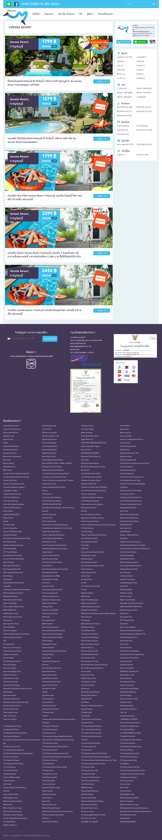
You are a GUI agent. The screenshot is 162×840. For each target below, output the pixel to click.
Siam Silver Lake (48, 695)
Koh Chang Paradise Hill (11, 569)
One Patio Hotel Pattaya (90, 637)
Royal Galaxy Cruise (127, 675)
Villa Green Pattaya (49, 794)
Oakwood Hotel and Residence (131, 631)
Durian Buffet (8, 511)
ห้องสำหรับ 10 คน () (144, 112)
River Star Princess (49, 672)
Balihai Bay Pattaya (49, 453)
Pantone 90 (124, 644)
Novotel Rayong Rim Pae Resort (53, 631)
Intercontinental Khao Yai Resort (92, 552)
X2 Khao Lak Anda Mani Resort (53, 815)
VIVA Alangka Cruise (127, 794)
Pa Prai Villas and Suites (89, 641)
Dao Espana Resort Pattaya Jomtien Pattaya (58, 508)
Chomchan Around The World (130, 491)
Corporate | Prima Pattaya (51, 497)
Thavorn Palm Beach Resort (130, 723)
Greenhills (123, 538)
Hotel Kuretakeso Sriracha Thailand (55, 549)
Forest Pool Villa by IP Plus (129, 521)
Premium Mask (8, 658)
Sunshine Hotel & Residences (92, 706)
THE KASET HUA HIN (127, 736)
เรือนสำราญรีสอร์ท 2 (10, 825)
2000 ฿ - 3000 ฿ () (124, 93)
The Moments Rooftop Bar (90, 743)
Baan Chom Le (86, 450)
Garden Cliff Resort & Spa (12, 532)
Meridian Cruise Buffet (50, 610)
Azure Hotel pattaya (49, 450)
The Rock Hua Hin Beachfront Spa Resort (57, 757)
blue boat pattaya (126, 467)
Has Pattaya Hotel (9, 542)
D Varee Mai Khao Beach (12, 508)
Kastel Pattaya (8, 562)
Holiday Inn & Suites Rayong (130, 542)
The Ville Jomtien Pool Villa (130, 767)
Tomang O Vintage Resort (90, 777)
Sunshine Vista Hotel (10, 709)
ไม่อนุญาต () (142, 155)
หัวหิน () (139, 74)
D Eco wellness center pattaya (92, 504)
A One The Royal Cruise (12, 429)
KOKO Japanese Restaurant (13, 573)
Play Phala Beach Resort (89, 654)
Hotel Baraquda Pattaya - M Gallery (133, 545)
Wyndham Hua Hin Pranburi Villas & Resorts (135, 811)
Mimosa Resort (86, 617)
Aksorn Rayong (125, 433)
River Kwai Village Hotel (12, 672)
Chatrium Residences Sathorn (14, 487)
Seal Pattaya (7, 692)
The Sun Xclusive (9, 767)
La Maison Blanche (126, 576)
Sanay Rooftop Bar (87, 685)
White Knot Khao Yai (49, 805)
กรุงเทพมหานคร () (124, 57)
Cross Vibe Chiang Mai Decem (131, 501)
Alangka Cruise (8, 436)
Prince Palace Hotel (88, 658)
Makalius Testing (126, 593)
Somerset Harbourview (11, 699)
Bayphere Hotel (125, 456)
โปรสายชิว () (123, 134)
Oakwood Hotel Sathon (89, 634)
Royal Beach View (87, 675)
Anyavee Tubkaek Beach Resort (131, 439)
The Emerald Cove (49, 733)
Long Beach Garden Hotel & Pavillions (17, 590)
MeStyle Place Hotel (10, 613)
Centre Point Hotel (10, 480)
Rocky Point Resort (10, 675)
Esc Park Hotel (47, 518)
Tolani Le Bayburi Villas (11, 777)
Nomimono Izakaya (10, 631)
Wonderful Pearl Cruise (89, 808)
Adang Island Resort (10, 433)
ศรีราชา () (121, 74)
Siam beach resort (9, 695)
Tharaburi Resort (87, 723)
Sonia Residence (48, 699)
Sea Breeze (85, 689)
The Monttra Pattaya (127, 743)
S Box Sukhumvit (126, 678)
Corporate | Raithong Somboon (92, 497)
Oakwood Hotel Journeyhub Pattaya (16, 634)
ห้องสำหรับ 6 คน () (124, 112)
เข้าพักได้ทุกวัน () (143, 144)
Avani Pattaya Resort (49, 446)
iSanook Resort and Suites (12, 555)
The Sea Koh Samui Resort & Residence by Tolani (99, 760)
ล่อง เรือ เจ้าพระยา (66, 14)
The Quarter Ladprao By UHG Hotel (94, 753)
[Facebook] (16, 5)
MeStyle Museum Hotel (128, 610)
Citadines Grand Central (12, 494)
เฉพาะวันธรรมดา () (125, 144)
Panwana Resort (48, 648)
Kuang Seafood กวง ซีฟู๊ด (51, 576)
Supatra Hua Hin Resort (50, 709)
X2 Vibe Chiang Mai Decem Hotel (15, 818)
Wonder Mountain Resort (51, 808)
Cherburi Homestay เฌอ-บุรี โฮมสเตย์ (94, 487)
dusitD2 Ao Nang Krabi (11, 515)
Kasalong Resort (87, 559)
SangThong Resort (127, 685)
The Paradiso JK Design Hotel (130, 747)
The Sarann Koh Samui (11, 760)
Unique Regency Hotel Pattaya (14, 788)
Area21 (5, 443)
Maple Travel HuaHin (127, 600)
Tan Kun (45, 716)
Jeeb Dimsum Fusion (88, 555)
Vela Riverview (47, 791)
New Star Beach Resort (50, 627)
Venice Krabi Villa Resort (89, 791)
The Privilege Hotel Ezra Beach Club (55, 753)
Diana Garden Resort (88, 508)
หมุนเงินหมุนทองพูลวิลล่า (128, 822)
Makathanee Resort (10, 596)
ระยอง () (140, 70)
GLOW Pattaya (125, 532)
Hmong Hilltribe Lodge (89, 542)
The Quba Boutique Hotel (129, 753)
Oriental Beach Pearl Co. (129, 637)
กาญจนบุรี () (141, 57)
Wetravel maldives (127, 801)
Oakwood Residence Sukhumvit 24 (132, 634)
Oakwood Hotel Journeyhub (52, 634)
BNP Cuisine (7, 470)
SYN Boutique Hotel (10, 712)
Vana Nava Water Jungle (51, 788)
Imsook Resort (47, 552)
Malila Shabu (85, 596)
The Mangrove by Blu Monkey (130, 740)
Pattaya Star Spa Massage (129, 651)
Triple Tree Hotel (126, 781)
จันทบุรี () (120, 61)
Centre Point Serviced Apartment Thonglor (57, 480)
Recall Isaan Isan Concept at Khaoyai (94, 665)
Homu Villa (85, 545)
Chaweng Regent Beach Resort (53, 487)
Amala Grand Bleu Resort (90, 436)
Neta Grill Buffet (9, 627)
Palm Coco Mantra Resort (90, 644)
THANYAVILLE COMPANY (129, 719)
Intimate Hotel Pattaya (128, 552)
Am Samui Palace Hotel (50, 436)
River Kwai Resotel (127, 668)
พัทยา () (121, 70)
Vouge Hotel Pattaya (88, 798)
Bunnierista (85, 470)
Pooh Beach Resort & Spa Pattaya (132, 654)
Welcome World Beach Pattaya (92, 801)
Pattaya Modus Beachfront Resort (54, 651)
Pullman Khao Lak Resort (12, 661)
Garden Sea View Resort (51, 532)
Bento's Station (8, 463)
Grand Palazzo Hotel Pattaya (52, 538)
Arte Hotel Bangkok (49, 443)
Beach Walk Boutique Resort (52, 460)
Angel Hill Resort (87, 439)
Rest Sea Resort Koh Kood (51, 668)
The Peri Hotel (86, 750)
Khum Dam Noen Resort (11, 566)
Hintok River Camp (49, 542)
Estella (5, 521)
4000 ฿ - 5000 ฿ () (124, 97)
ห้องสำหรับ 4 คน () (143, 107)
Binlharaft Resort (9, 467)
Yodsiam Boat (125, 818)
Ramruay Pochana (9, 665)
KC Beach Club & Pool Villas (52, 562)
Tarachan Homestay (127, 716)
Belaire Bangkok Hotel (128, 460)
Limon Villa (124, 586)
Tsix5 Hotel (7, 784)
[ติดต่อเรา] (9, 5)
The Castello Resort (127, 730)
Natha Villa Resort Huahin (90, 624)
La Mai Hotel (85, 576)
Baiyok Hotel (124, 450)
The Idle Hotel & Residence (91, 736)
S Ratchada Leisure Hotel (51, 682)
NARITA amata (47, 624)
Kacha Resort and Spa (50, 559)
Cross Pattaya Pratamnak (90, 501)
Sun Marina (85, 702)
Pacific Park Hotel (126, 641)
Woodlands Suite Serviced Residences (134, 808)
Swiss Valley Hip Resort (128, 709)
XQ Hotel (45, 818)
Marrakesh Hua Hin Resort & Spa (131, 603)
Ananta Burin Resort (49, 439)
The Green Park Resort (11, 736)
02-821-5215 (125, 42)
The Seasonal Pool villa (128, 760)
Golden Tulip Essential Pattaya (53, 535)
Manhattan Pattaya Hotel (51, 600)
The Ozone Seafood (88, 747)
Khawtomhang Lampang (129, 562)
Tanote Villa (85, 716)
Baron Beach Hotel (49, 456)
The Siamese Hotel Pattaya (13, 764)
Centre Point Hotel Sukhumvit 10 (132, 477)
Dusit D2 (45, 511)
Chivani (45, 491)
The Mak (84, 740)
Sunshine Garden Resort (12, 706)
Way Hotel (46, 801)
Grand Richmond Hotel (89, 538)
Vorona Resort (47, 798)
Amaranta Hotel (125, 436)
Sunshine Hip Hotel (49, 706)
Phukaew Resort (48, 654)
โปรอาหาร (49, 14)
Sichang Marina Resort (89, 695)
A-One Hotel (46, 429)
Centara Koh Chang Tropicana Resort (55, 474)
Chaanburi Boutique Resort (91, 480)
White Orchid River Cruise (129, 805)
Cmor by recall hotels (88, 494)
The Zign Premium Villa (89, 770)
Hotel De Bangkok (9, 549)
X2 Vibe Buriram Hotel (128, 815)
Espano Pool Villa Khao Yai (129, 518)
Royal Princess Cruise (11, 678)
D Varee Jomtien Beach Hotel (130, 504)
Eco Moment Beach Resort (129, 515)
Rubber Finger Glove (88, 678)
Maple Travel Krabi (10, 603)
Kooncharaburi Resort (49, 573)
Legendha (7, 586)
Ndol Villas (124, 624)
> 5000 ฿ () (141, 97)
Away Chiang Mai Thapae (90, 446)
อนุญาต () (121, 155)
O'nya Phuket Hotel (88, 631)
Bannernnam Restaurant (12, 456)
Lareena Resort (86, 579)
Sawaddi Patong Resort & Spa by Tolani (17, 689)
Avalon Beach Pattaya (11, 446)
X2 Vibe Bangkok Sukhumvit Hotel (93, 815)
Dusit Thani (124, 511)
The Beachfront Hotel (11, 730)
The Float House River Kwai (91, 733)
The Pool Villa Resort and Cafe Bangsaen (18, 753)
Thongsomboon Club (49, 774)
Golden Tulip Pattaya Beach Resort (93, 535)
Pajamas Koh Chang (49, 644)
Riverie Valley (86, 672)
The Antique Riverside (50, 726)
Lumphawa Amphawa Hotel (52, 590)
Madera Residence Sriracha (13, 593)
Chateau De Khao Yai (88, 484)
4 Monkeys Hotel (87, 426)
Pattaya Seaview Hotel (89, 651)
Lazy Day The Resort (127, 579)
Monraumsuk (7, 620)
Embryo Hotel (8, 518)
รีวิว (80, 14)
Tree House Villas (48, 781)
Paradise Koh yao (87, 648)
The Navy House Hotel (11, 747)
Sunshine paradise (126, 706)
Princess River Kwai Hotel (129, 658)
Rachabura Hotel (126, 661)
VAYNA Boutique (87, 788)
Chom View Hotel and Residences (93, 491)
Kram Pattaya (8, 576)
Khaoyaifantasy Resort (89, 562)
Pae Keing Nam (8, 644)
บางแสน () (140, 66)
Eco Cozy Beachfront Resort (91, 515)
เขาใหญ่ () (140, 78)
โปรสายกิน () (122, 130)
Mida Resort (124, 613)
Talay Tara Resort (9, 716)
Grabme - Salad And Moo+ (129, 535)
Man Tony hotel (125, 596)
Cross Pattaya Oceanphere (52, 501)
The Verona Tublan (88, 767)
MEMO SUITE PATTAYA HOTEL (130, 607)
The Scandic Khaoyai (49, 760)
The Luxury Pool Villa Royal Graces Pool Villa (58, 740)
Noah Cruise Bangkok (127, 627)
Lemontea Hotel (48, 586)
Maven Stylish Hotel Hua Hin (13, 607)
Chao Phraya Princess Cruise (130, 480)
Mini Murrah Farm (126, 617)
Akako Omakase (87, 433)
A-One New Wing (87, 429)
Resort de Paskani (9, 668)
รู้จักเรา (90, 14)
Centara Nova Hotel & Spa (90, 474)
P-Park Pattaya (47, 641)
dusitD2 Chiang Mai (49, 515)
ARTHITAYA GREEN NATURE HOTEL (93, 443)
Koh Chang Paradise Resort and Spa (55, 569)
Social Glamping (125, 695)
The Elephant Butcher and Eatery (15, 733)
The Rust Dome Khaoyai (128, 757)
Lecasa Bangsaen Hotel (128, 583)
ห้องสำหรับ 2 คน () (124, 107)
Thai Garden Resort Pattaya (91, 719)
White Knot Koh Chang (89, 805)
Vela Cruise (124, 788)
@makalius (142, 42)
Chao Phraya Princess (11, 426)
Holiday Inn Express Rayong (13, 545)
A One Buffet (124, 426)
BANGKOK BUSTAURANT (90, 453)
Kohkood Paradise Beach (129, 569)
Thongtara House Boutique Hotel (132, 774)
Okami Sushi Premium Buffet (52, 637)
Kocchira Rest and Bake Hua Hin (92, 566)
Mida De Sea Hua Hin (49, 613)
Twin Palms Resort (87, 784)
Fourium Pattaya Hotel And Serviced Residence (98, 525)
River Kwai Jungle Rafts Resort (92, 668)
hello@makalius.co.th (80, 347)
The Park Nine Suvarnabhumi (13, 750)
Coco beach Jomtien (127, 494)
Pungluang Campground (51, 661)
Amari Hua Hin (8, 439)
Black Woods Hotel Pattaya (52, 467)
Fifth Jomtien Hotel (49, 521)
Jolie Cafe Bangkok (127, 555)
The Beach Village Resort (129, 726)
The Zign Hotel (47, 770)
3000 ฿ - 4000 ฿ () (143, 93)
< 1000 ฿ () (122, 88)
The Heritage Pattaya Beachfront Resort (57, 736)
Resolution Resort (126, 665)
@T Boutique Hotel (49, 426)
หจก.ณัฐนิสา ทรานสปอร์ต (89, 822)
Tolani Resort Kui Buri (49, 777)
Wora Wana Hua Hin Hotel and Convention (57, 811)
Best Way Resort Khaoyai (90, 463)
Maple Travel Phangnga (89, 600)
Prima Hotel (46, 658)
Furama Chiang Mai (10, 528)
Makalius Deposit (87, 593)
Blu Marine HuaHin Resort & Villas (93, 467)
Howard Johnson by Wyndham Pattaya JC (135, 549)
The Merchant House (49, 743)
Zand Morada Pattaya (50, 822)
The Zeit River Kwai (10, 770)
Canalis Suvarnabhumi (128, 470)
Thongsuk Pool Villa (88, 774)
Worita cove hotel (87, 811)
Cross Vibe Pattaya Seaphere (13, 504)
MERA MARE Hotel (9, 610)
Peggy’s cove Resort (10, 654)
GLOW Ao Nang (86, 532)
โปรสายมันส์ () (142, 126)
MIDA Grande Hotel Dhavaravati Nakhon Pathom (98, 613)
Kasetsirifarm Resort (127, 559)
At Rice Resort (125, 443)
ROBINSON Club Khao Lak (129, 672)
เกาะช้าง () (121, 78)
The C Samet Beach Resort (91, 730)
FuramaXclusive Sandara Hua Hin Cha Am (57, 528)
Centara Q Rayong (127, 474)
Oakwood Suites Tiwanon (12, 637)
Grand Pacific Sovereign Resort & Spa (16, 538)
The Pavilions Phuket (49, 750)
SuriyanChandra (87, 709)
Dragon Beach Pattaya (128, 508)
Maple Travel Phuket (49, 603)
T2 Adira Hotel (86, 712)
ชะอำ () (120, 66)
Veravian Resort (125, 791)
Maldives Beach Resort (50, 596)
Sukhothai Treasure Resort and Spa (16, 702)
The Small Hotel (48, 764)
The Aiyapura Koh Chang (12, 726)
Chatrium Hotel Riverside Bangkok (132, 484)
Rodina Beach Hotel (49, 675)
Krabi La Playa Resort (88, 573)
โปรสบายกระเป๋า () (144, 130)
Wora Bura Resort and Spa (12, 811)
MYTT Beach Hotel (127, 620)
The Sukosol (124, 764)
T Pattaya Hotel (48, 712)
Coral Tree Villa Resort (11, 497)
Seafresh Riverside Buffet (129, 689)
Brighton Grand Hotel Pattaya (53, 470)
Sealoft (44, 692)
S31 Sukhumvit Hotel (88, 682)
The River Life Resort (11, 757)
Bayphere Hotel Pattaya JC (91, 456)
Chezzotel (123, 487)
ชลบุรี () (140, 61)
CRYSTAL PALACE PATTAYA (52, 504)
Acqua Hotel (124, 429)
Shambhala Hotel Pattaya (90, 692)
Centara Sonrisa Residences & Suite (16, 477)
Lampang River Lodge (50, 579)
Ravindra (45, 665)
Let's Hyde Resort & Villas (90, 586)
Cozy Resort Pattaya (10, 501)
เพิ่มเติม (100, 82)
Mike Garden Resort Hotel (12, 617)
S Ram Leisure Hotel (10, 682)
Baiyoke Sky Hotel (9, 453)
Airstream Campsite (49, 433)
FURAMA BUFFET (126, 525)
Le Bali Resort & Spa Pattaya (13, 583)
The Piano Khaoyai (126, 750)
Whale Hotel (7, 805)
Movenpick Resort (48, 620)
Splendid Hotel (86, 699)
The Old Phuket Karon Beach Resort (55, 747)
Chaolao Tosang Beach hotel (13, 484)
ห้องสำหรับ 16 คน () (124, 116)
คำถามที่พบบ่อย (105, 14)
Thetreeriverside (9, 774)
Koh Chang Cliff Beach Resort (130, 566)
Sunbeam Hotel (125, 702)
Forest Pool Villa (9, 525)
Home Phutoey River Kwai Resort (54, 545)
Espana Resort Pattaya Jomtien (92, 518)
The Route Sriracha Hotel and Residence (96, 757)
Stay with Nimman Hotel (129, 699)
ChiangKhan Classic (10, 491)
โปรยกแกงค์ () (123, 126)
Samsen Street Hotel (49, 685)
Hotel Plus (84, 549)
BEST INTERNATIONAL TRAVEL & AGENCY (57, 463)
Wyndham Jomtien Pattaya (13, 815)
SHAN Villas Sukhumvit (128, 692)
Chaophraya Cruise (49, 484)
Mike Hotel (46, 617)
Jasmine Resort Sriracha (50, 555)
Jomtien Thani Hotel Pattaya (13, 559)
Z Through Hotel (9, 822)
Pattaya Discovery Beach (12, 651)
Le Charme (46, 583)
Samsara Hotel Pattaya (11, 685)
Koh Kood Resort (87, 569)
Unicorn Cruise (125, 784)
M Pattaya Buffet (126, 590)
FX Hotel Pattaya (87, 528)
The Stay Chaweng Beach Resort (93, 764)
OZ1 (4, 641)
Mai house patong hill (49, 593)
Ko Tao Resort (47, 566)
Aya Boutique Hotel (10, 450)
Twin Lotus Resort (48, 784)
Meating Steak (47, 607)
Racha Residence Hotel (89, 661)
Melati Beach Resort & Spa (90, 607)
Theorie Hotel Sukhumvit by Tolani (132, 770)
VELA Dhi (6, 791)
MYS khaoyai (85, 620)
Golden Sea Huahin (10, 535)
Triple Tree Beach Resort (90, 781)
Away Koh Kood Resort (128, 446)
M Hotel (84, 590)
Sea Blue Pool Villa (48, 689)
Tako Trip (123, 712)
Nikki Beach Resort (88, 627)
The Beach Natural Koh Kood (91, 726)
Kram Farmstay (125, 573)
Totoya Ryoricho (9, 781)
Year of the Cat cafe (88, 818)
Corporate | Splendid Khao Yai (130, 497)
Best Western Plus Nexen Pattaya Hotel (134, 463)
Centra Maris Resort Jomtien (91, 477)
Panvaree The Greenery (12, 648)
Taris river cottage (10, 719)
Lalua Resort (7, 579)
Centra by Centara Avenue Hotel (54, 477)
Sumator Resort (47, 702)
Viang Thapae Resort (11, 794)
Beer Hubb (85, 460)
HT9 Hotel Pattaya (10, 552)
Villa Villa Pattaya (87, 794)
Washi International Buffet (129, 798)
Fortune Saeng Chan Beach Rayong (55, 525)
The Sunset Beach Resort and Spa (54, 767)
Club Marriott (47, 494)
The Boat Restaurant (49, 730)
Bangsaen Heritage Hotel (129, 453)
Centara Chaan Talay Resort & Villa (16, 474)
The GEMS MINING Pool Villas (130, 733)
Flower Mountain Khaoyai (90, 521)
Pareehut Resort (126, 648)
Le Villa (83, 583)
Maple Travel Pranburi (89, 603)
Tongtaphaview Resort (128, 777)
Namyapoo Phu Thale (11, 624)
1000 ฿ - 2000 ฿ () (144, 88)
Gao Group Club (125, 528)
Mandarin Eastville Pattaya (12, 600)
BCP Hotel (7, 460)
